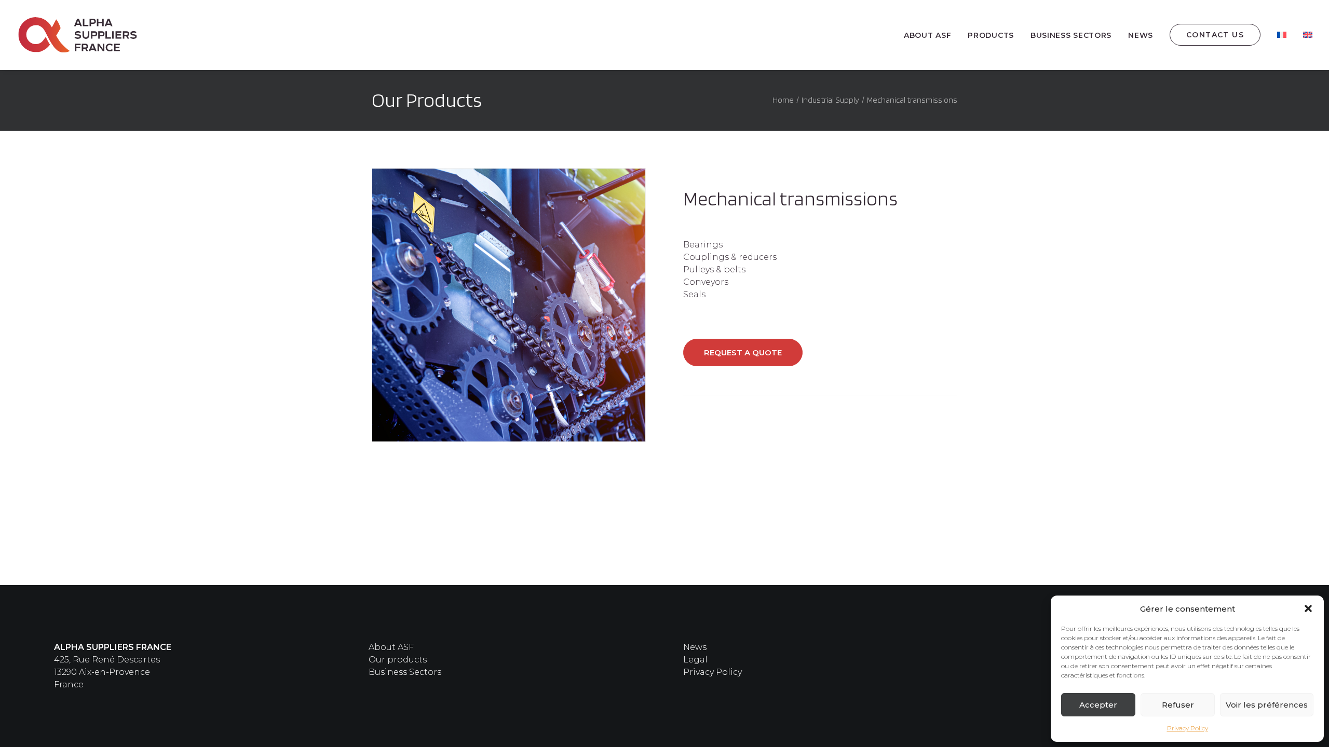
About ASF (927, 35)
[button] (1308, 608)
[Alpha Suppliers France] (78, 35)
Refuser (1178, 705)
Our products (398, 660)
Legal (695, 660)
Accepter (1098, 705)
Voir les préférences (1267, 705)
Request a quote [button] (743, 352)
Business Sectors (405, 672)
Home (783, 100)
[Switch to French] (1282, 35)
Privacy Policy (1187, 728)
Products (991, 35)
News (1140, 35)
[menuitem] (931, 35)
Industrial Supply (830, 100)
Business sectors (1070, 35)
